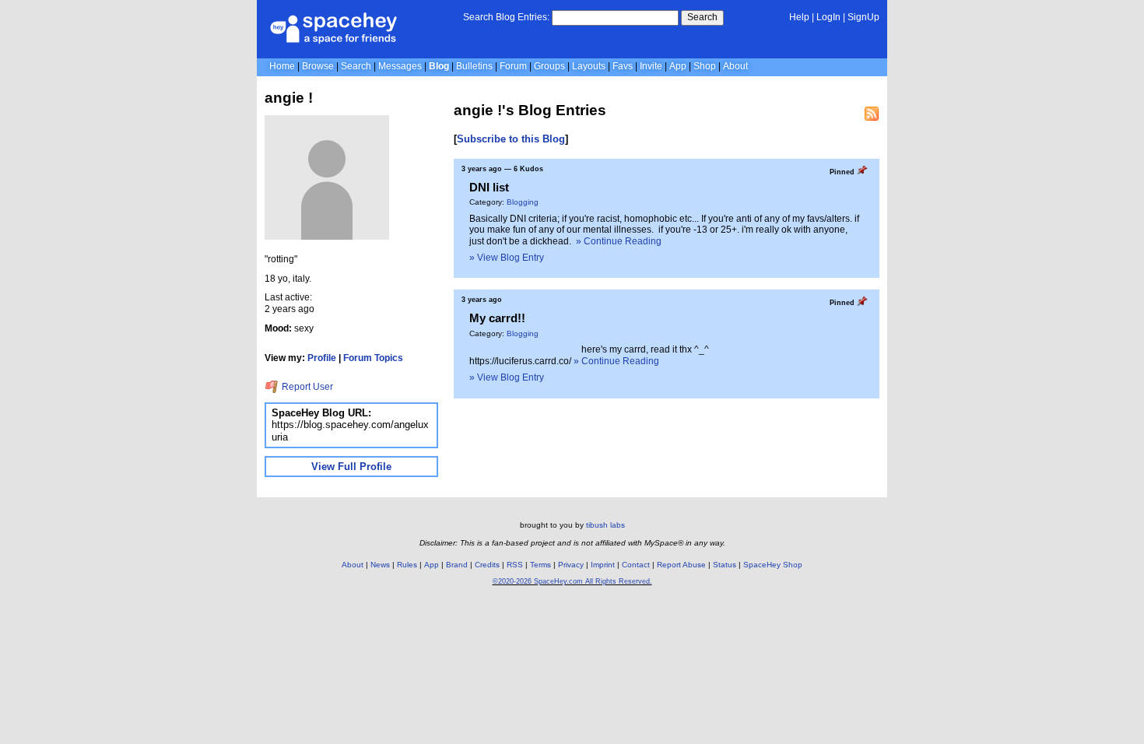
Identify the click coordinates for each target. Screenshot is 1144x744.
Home (282, 66)
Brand (457, 564)
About (735, 66)
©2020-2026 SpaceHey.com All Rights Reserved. (572, 581)
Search (702, 17)
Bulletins (474, 66)
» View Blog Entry (506, 257)
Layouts (588, 66)
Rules (407, 564)
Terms (540, 564)
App (677, 66)
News (380, 564)
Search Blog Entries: (506, 17)
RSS (515, 564)
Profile (321, 358)
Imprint (603, 564)
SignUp (863, 17)
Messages (400, 66)
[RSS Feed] (871, 114)
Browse (318, 66)
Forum (513, 66)
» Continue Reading (618, 241)
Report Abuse (681, 564)
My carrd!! (497, 318)
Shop (704, 66)
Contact (636, 564)
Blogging (523, 202)
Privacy (571, 564)
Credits (487, 564)
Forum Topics (373, 358)
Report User (306, 386)
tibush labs (605, 525)
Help (799, 17)
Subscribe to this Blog (511, 139)
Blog (439, 66)
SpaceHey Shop (772, 564)
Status (724, 564)
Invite (651, 66)
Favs (622, 66)
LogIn (828, 17)
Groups (549, 66)
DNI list (489, 187)
